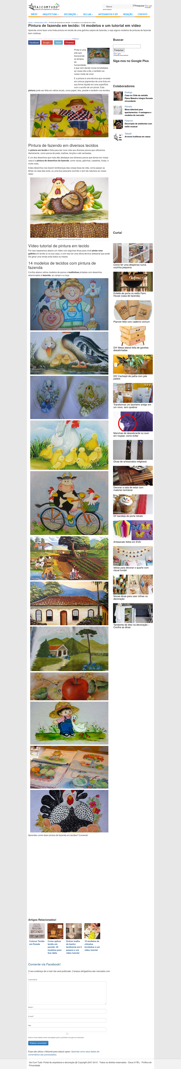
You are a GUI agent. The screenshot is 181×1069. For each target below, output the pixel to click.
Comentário (32, 979)
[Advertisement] (50, 66)
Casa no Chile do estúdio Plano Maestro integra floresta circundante (139, 98)
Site (29, 1025)
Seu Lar (87, 14)
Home (30, 22)
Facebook (34, 42)
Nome (31, 1007)
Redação (128, 14)
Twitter (58, 42)
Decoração (70, 14)
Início (34, 14)
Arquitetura (50, 14)
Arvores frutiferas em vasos (137, 136)
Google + (47, 42)
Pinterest (69, 42)
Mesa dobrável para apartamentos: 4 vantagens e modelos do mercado (138, 112)
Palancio (75, 39)
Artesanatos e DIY (108, 14)
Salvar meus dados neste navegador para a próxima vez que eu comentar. (56, 1037)
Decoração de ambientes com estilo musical (138, 125)
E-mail (31, 1016)
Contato (142, 14)
